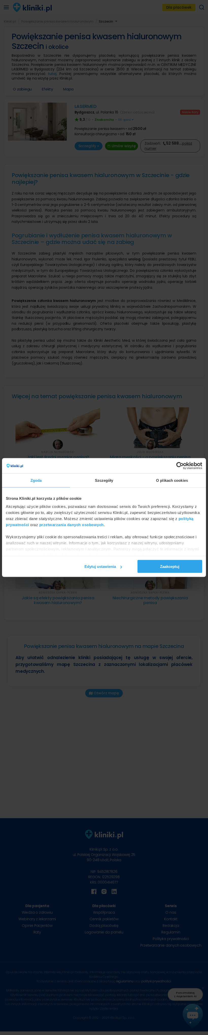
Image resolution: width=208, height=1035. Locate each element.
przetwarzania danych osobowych (71, 524)
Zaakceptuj (169, 566)
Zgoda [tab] (36, 480)
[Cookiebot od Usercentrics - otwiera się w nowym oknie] (180, 466)
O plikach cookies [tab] (172, 480)
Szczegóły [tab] (104, 480)
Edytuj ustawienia (100, 566)
